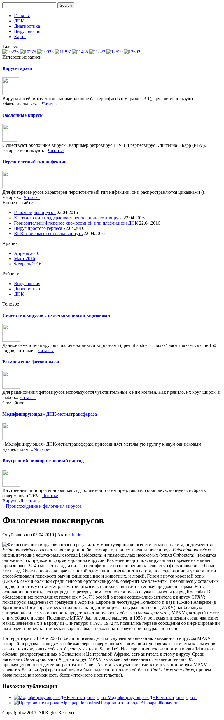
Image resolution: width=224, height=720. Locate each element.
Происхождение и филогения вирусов (44, 506)
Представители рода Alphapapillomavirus (139, 702)
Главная (22, 15)
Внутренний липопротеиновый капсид (43, 460)
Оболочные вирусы (23, 115)
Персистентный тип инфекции (34, 161)
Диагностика (27, 26)
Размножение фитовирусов (30, 361)
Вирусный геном (19, 500)
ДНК (19, 20)
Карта (20, 36)
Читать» (50, 103)
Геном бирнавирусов (35, 212)
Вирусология (27, 31)
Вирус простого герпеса (38, 228)
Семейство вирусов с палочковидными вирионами (56, 315)
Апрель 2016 (26, 253)
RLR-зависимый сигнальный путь (48, 233)
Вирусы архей (17, 68)
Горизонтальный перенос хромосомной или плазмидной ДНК (76, 222)
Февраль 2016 (27, 263)
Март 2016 (24, 258)
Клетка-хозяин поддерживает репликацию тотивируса (68, 217)
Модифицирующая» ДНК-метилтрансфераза (49, 414)
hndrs (77, 534)
